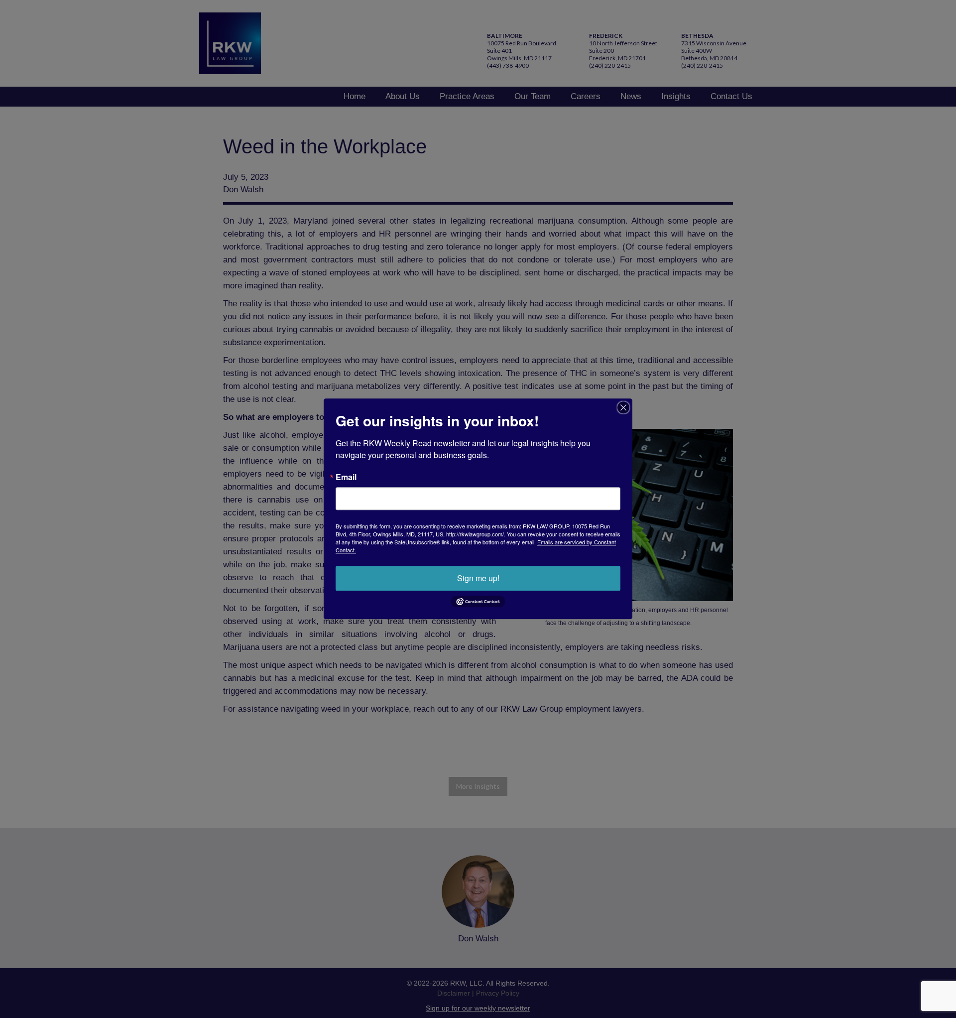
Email (346, 477)
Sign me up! (478, 578)
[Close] (623, 407)
